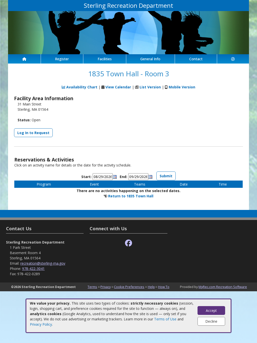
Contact (196, 58)
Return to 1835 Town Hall (130, 196)
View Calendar (118, 87)
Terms (92, 286)
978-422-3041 (33, 268)
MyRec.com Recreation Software (223, 286)
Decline (211, 321)
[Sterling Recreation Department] (128, 32)
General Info (150, 58)
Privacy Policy (41, 324)
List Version (150, 87)
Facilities (105, 58)
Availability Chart (81, 87)
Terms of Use (165, 319)
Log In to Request (33, 132)
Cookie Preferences (129, 286)
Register (62, 58)
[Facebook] (128, 243)
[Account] (233, 59)
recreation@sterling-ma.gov (42, 263)
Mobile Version (182, 87)
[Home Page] (24, 59)
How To (163, 286)
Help (151, 286)
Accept (211, 310)
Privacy (105, 286)
